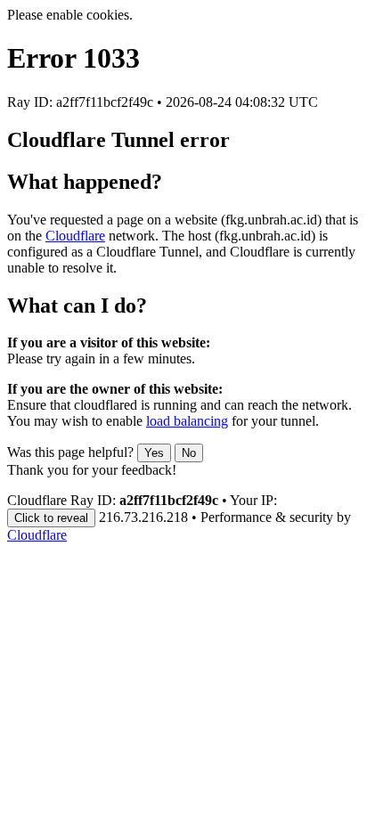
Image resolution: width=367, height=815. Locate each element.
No (189, 453)
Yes (154, 453)
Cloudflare (75, 235)
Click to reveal (51, 518)
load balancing (187, 420)
